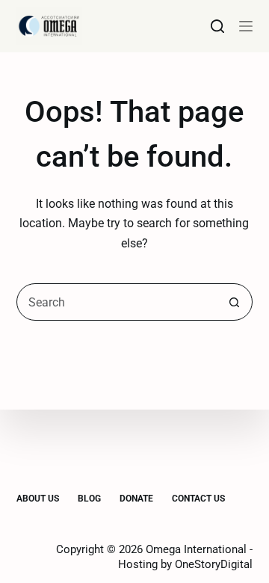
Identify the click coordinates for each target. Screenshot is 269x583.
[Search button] (234, 302)
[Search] (217, 26)
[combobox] (117, 302)
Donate (136, 498)
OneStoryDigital (214, 564)
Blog (89, 498)
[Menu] (246, 26)
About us (37, 498)
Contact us (198, 498)
